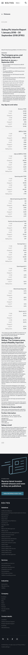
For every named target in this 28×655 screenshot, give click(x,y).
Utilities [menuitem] (3, 588)
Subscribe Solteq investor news (12, 493)
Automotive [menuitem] (4, 584)
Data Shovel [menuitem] (4, 517)
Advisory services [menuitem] (6, 565)
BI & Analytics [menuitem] (5, 514)
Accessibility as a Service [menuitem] (7, 563)
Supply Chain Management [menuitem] (8, 554)
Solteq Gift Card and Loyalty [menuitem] (8, 542)
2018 (2, 442)
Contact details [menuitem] (6, 616)
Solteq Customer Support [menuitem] (8, 621)
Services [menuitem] (4, 560)
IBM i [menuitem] (2, 526)
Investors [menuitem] (3, 597)
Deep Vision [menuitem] (4, 518)
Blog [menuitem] (2, 601)
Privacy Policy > (21, 644)
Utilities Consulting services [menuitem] (8, 575)
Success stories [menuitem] (5, 608)
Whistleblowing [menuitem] (5, 627)
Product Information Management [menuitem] (10, 532)
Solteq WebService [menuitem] (6, 552)
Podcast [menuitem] (3, 606)
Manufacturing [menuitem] (5, 586)
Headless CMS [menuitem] (5, 524)
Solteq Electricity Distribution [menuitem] (9, 538)
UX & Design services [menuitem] (6, 573)
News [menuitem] (2, 602)
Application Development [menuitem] (8, 567)
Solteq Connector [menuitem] (6, 536)
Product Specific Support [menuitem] (7, 623)
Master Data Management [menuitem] (8, 528)
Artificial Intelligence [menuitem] (6, 511)
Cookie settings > (5, 647)
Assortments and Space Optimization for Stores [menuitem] (13, 513)
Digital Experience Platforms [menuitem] (8, 520)
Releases (7, 14)
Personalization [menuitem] (5, 571)
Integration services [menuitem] (6, 569)
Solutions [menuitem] (4, 507)
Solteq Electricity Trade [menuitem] (7, 540)
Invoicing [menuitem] (3, 625)
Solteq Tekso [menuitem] (4, 544)
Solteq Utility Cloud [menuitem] (6, 550)
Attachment (4, 52)
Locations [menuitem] (4, 619)
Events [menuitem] (3, 604)
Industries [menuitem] (4, 581)
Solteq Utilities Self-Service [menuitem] (8, 548)
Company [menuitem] (4, 593)
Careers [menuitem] (3, 599)
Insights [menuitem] (3, 610)
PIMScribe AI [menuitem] (4, 530)
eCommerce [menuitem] (4, 522)
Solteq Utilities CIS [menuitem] (6, 546)
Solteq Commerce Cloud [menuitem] (7, 534)
